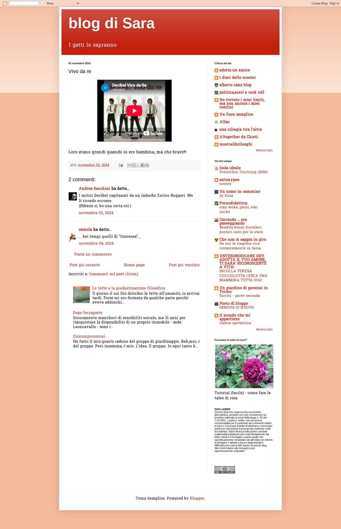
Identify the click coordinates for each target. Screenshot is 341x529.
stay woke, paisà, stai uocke (238, 210)
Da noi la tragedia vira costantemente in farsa (240, 246)
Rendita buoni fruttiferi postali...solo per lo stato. (241, 230)
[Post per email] (120, 165)
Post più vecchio (184, 265)
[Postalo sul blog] (134, 165)
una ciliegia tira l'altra (240, 130)
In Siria (226, 195)
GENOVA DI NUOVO (236, 307)
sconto (225, 184)
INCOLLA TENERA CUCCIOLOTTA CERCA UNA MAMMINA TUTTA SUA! (243, 276)
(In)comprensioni (89, 336)
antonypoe (229, 180)
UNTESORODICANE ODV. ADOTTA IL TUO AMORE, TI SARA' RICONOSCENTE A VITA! (243, 261)
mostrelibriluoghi (235, 144)
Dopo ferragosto (87, 313)
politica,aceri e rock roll (241, 92)
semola (85, 230)
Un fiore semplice (236, 114)
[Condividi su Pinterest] (147, 165)
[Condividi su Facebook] (142, 165)
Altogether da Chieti (238, 137)
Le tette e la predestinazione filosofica (128, 288)
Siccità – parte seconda (239, 295)
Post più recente (85, 265)
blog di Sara (111, 23)
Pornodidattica (233, 203)
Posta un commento (93, 254)
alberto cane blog (235, 85)
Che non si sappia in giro (242, 240)
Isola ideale (230, 168)
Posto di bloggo (233, 304)
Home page (134, 265)
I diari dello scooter (237, 78)
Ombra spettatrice (235, 323)
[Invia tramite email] (129, 165)
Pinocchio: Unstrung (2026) (243, 172)
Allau (224, 122)
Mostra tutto (264, 151)
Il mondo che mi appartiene (234, 317)
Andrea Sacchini (94, 189)
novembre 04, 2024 (96, 244)
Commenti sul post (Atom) (113, 274)
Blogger (197, 498)
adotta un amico (234, 70)
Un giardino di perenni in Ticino (243, 290)
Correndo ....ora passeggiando (233, 221)
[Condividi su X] (138, 165)
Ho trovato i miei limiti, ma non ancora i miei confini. (241, 103)
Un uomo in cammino (239, 192)
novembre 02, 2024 (96, 213)
